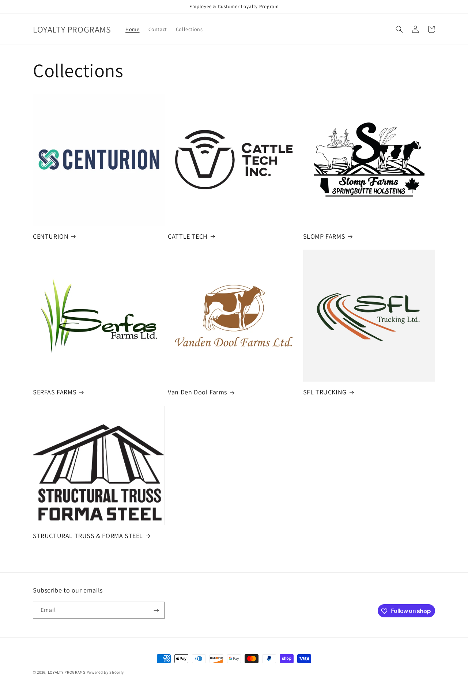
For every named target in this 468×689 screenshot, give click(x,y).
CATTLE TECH (188, 236)
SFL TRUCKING (325, 392)
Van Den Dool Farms (197, 392)
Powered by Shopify (105, 672)
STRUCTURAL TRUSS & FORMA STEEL (88, 535)
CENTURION (50, 236)
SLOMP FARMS (324, 236)
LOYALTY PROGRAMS (67, 672)
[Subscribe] (156, 610)
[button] (399, 29)
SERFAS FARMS (54, 392)
